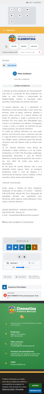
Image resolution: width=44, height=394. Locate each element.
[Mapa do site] (27, 15)
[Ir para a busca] (28, 21)
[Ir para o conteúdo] (18, 21)
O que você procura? (10, 52)
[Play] (19, 257)
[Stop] (24, 257)
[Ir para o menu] (23, 21)
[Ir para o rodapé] (33, 21)
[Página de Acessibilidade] (11, 22)
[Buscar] (39, 52)
